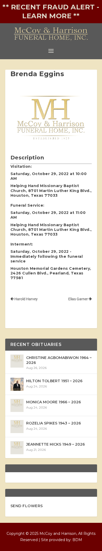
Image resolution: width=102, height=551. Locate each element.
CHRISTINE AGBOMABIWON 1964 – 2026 (59, 360)
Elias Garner (78, 299)
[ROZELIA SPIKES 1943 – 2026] (17, 426)
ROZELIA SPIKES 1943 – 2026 (53, 423)
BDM (77, 539)
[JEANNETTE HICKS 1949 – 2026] (17, 447)
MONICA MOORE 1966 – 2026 (53, 402)
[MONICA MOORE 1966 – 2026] (17, 405)
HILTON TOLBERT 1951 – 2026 (54, 381)
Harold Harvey (26, 299)
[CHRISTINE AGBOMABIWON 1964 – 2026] (17, 361)
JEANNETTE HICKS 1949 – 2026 (55, 444)
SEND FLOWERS (26, 506)
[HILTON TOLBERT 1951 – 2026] (17, 384)
